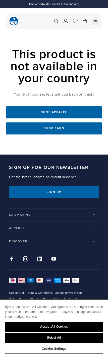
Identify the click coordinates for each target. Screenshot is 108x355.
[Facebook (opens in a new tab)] (11, 258)
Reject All (54, 338)
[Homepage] (14, 21)
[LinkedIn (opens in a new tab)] (39, 258)
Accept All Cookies (54, 327)
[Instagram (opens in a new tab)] (25, 258)
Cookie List (16, 293)
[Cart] (85, 21)
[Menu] (95, 21)
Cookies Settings (54, 349)
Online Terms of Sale (69, 293)
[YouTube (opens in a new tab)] (53, 258)
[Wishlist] (75, 21)
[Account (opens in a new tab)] (66, 21)
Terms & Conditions (39, 293)
